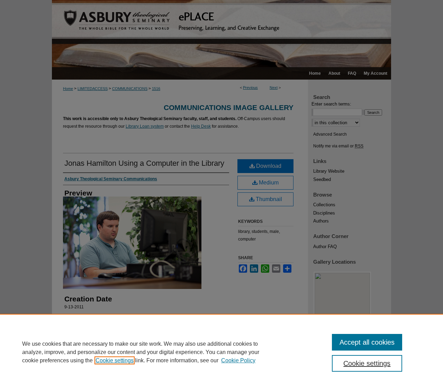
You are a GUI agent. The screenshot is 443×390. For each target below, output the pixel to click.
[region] (221, 352)
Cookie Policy (238, 360)
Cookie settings (115, 360)
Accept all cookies (367, 342)
